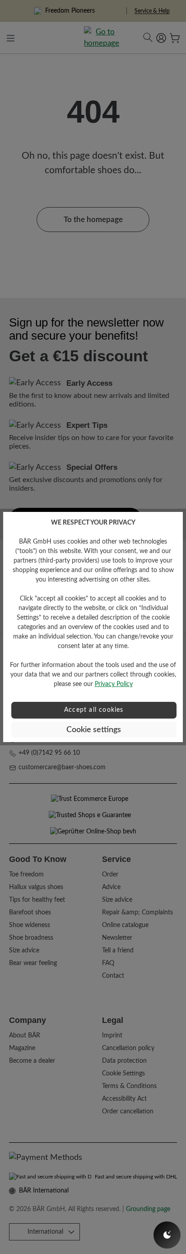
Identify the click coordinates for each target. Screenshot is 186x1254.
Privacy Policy (114, 684)
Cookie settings (93, 729)
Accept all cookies (94, 710)
